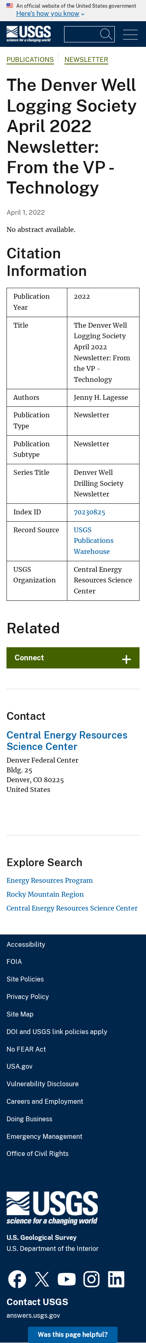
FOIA (14, 962)
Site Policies (25, 979)
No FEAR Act (26, 1049)
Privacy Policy (27, 997)
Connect (29, 657)
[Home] (28, 40)
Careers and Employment (44, 1101)
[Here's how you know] (73, 10)
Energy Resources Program (49, 880)
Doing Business (29, 1119)
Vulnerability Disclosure (42, 1084)
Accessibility (25, 944)
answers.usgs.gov (33, 1315)
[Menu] (130, 35)
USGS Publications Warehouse (94, 541)
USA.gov (19, 1066)
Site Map (20, 1014)
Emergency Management (44, 1136)
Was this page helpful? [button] (73, 1335)
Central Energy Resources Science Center (66, 740)
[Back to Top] (116, 1313)
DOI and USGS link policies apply (56, 1032)
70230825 (89, 512)
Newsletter (86, 60)
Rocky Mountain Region (45, 894)
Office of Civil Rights (37, 1154)
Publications (30, 60)
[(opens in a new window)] (17, 1278)
